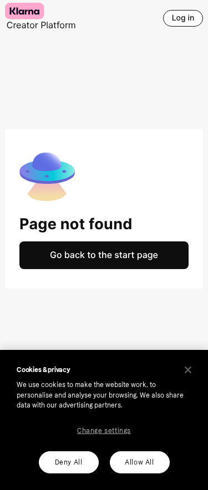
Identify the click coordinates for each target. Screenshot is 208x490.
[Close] (188, 370)
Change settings (104, 431)
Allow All (139, 462)
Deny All (69, 462)
